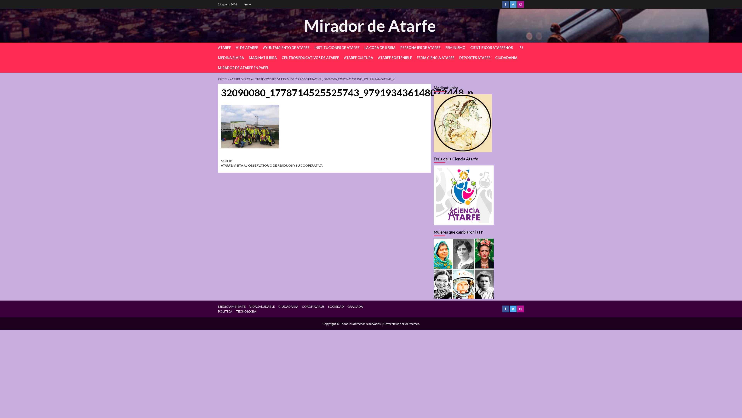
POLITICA (225, 311)
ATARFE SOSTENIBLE (395, 58)
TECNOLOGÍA (246, 311)
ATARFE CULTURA (358, 58)
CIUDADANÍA (506, 58)
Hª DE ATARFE (247, 47)
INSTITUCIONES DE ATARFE (337, 47)
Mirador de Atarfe (370, 25)
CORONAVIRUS (313, 306)
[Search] (521, 47)
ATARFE (224, 47)
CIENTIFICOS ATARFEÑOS (491, 47)
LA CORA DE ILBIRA (380, 47)
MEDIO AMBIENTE (232, 306)
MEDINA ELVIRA (231, 58)
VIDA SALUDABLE (262, 306)
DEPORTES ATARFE (474, 58)
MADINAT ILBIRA (263, 58)
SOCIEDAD (336, 306)
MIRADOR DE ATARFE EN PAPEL (243, 68)
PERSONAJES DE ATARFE (420, 47)
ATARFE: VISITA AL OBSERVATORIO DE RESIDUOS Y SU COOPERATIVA (271, 163)
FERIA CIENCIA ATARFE (435, 58)
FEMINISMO (455, 47)
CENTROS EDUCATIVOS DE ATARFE (310, 58)
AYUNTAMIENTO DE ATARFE (286, 47)
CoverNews (391, 323)
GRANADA (355, 306)
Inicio (247, 4)
